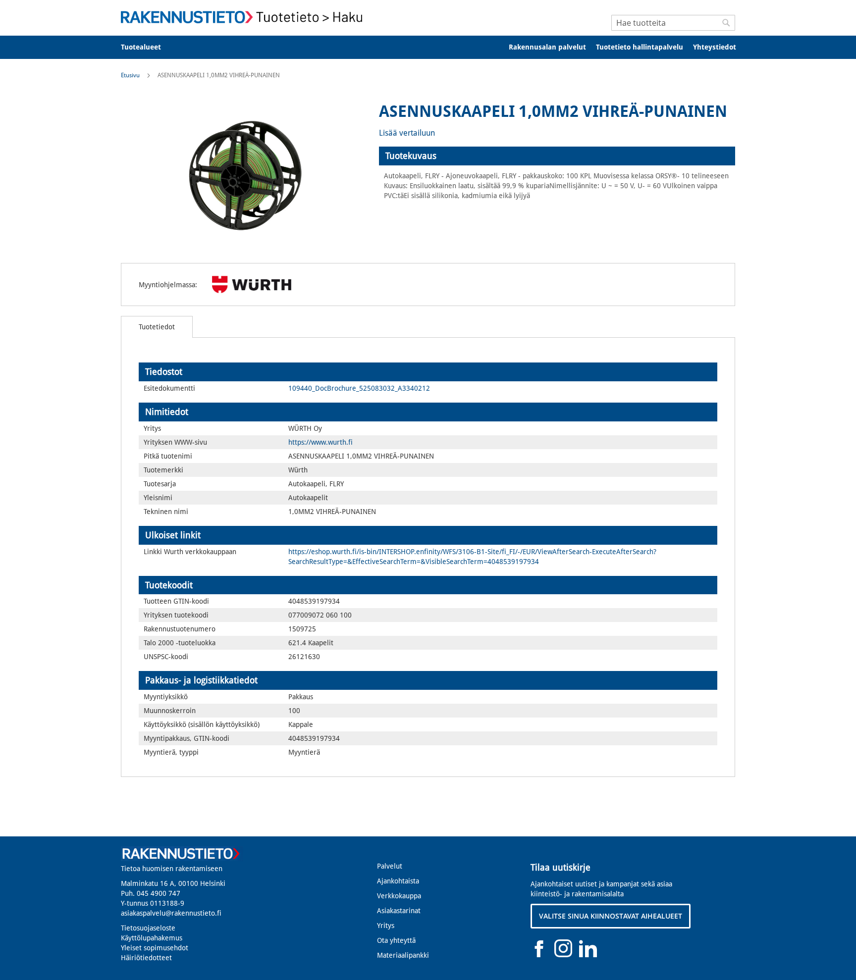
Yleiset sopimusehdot (154, 948)
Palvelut (389, 866)
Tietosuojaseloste (148, 928)
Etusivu (130, 75)
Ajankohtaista (398, 881)
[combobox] (673, 23)
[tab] (557, 156)
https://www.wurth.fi (320, 442)
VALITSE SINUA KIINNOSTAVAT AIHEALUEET (610, 916)
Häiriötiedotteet (146, 958)
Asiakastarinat (399, 911)
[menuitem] (147, 47)
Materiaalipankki (403, 955)
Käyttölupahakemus (151, 938)
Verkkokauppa (399, 896)
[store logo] (245, 17)
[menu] (428, 47)
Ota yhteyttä (396, 940)
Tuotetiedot (157, 327)
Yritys (385, 925)
